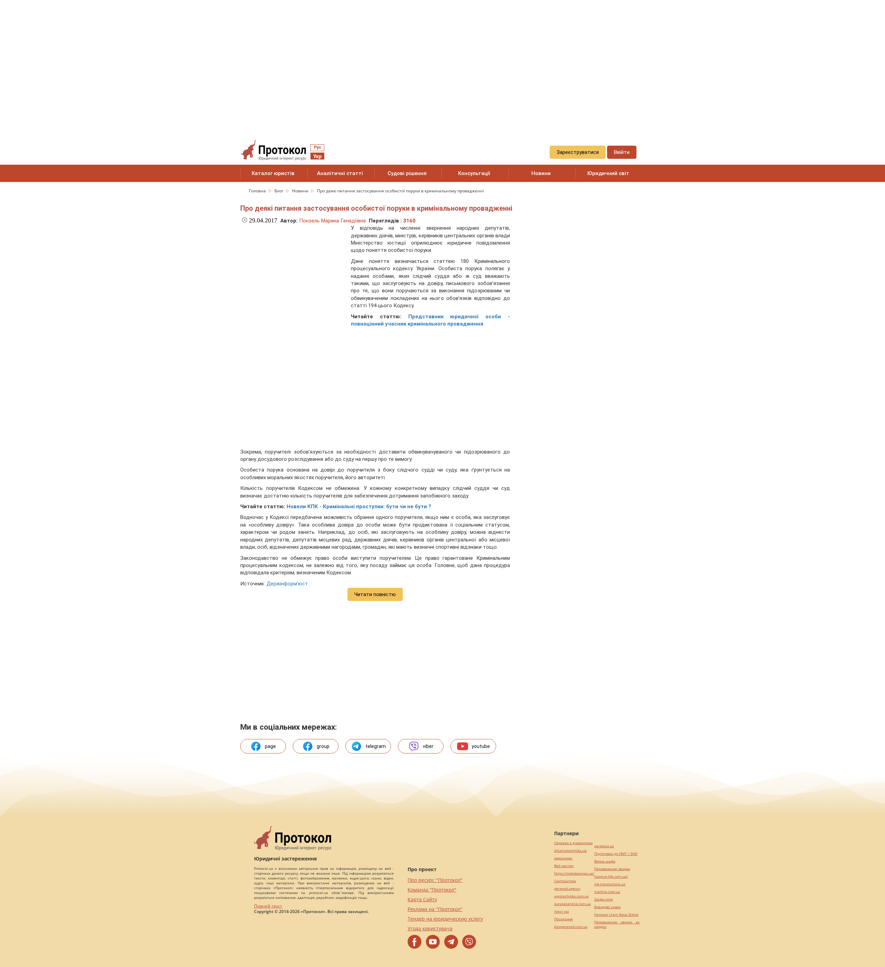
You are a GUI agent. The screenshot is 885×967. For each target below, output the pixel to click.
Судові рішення (407, 173)
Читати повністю (375, 594)
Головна (258, 191)
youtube (481, 746)
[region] (442, 62)
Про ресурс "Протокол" (435, 880)
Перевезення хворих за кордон (617, 924)
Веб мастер (564, 866)
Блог (279, 191)
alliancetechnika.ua (570, 850)
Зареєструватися (578, 152)
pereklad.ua (604, 846)
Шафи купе (603, 899)
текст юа (561, 911)
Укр (317, 156)
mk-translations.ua (609, 884)
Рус (317, 147)
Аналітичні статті (340, 173)
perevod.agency (567, 888)
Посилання (563, 919)
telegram (375, 746)
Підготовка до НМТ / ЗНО (615, 853)
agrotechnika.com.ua (571, 896)
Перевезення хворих (612, 869)
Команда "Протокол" (432, 889)
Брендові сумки (607, 907)
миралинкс (563, 858)
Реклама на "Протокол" (435, 909)
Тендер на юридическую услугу (445, 918)
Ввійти (622, 152)
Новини (541, 173)
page (270, 746)
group (323, 746)
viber (428, 746)
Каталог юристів (273, 173)
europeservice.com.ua (572, 904)
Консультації (474, 173)
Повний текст (268, 906)
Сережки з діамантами (573, 843)
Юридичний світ (608, 173)
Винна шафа (604, 861)
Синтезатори (565, 881)
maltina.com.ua (607, 892)
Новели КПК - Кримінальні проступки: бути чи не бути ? (359, 506)
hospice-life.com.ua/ (611, 876)
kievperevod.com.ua (570, 926)
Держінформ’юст (287, 584)
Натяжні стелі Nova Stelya (616, 914)
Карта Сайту (422, 899)
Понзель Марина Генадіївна (332, 221)
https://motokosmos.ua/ (574, 873)
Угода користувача (430, 928)
